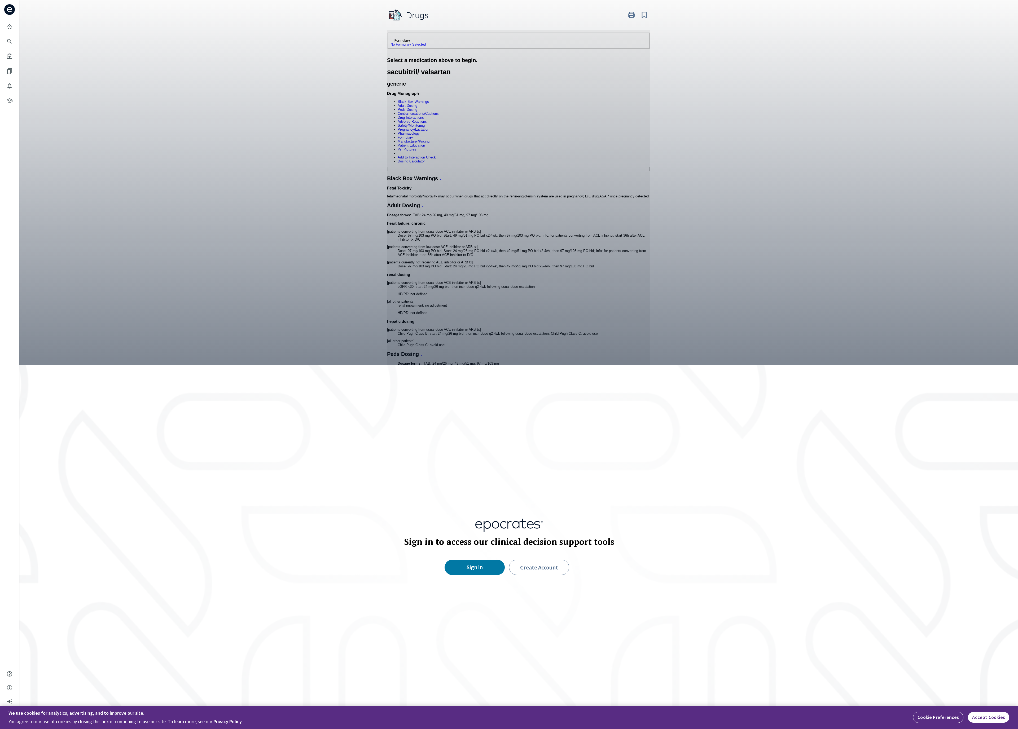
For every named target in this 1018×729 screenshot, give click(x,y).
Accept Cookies (988, 717)
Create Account (539, 567)
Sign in (475, 567)
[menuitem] (9, 26)
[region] (509, 717)
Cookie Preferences (938, 717)
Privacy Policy (227, 721)
